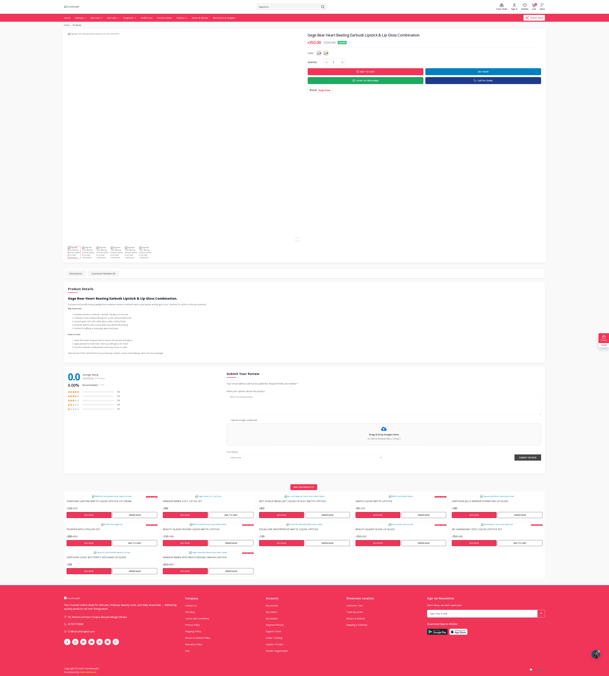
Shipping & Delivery (356, 624)
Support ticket (273, 631)
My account (272, 605)
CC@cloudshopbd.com (81, 631)
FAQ (187, 650)
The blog (190, 612)
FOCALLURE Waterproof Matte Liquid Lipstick (288, 529)
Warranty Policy (193, 644)
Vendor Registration (277, 650)
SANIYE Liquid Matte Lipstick (374, 501)
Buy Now (483, 71)
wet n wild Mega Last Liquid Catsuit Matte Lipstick (292, 501)
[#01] (319, 53)
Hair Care (111, 17)
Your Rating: (232, 451)
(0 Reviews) (100, 378)
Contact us (191, 605)
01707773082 (76, 624)
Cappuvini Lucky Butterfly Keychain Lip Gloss (96, 557)
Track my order (354, 612)
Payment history (275, 624)
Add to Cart (231, 515)
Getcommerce (88, 672)
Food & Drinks (164, 17)
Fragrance (128, 17)
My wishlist (272, 618)
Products (77, 25)
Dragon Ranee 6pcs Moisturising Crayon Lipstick (195, 557)
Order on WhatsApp (367, 80)
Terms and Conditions (197, 618)
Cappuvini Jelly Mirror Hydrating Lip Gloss (480, 501)
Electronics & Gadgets (224, 17)
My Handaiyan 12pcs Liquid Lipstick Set (477, 529)
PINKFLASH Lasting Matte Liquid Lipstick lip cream (99, 501)
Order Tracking (274, 637)
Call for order (485, 80)
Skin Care (95, 17)
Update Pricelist (274, 644)
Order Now (135, 515)
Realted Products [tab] (304, 487)
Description (75, 273)
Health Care (146, 17)
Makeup (79, 17)
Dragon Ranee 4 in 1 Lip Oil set (182, 501)
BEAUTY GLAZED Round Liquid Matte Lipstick (191, 529)
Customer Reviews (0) (103, 273)
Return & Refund (355, 618)
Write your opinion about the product (246, 391)
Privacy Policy (192, 624)
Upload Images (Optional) (244, 420)
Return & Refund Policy (197, 637)
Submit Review (527, 457)
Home (67, 17)
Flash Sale (536, 17)
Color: (311, 53)
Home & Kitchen (200, 17)
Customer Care (354, 605)
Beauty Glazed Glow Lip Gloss (375, 529)
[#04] (326, 53)
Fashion (180, 17)
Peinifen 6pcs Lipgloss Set (83, 529)
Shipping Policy (193, 631)
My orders (271, 612)
